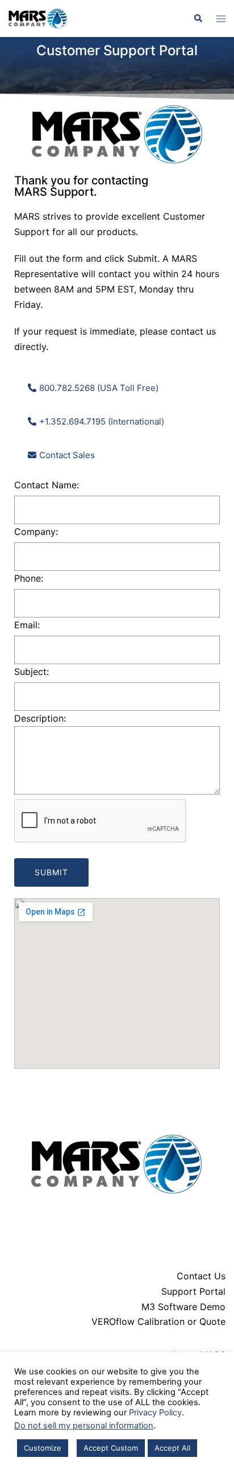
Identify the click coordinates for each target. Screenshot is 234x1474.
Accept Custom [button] (110, 1447)
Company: (36, 531)
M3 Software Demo (183, 1306)
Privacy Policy (155, 1412)
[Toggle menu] (220, 18)
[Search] (197, 18)
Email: (27, 625)
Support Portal (193, 1291)
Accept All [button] (172, 1447)
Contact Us (201, 1276)
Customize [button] (42, 1447)
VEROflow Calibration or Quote (158, 1321)
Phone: (28, 578)
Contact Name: (46, 485)
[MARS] (38, 17)
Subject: (31, 671)
